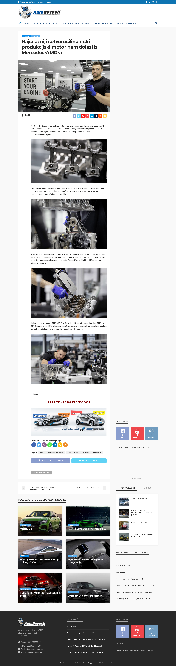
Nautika (67, 23)
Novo (149, 488)
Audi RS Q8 (26, 529)
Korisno (41, 23)
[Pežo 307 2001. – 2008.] (124, 525)
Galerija (129, 23)
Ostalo (35, 36)
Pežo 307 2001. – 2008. (139, 522)
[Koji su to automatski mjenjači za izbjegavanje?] (88, 554)
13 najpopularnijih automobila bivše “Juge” (142, 535)
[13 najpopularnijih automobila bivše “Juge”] (124, 537)
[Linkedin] (54, 444)
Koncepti (53, 23)
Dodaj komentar (42, 472)
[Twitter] (39, 444)
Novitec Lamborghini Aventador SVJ (87, 529)
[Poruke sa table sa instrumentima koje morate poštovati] (124, 513)
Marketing (40, 2)
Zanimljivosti (38, 589)
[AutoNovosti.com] (39, 12)
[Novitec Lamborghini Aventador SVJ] (88, 521)
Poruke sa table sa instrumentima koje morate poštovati (141, 512)
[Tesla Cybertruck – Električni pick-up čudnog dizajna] (40, 554)
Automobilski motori (55, 453)
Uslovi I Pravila (122, 651)
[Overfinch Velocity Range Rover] (88, 588)
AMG (42, 453)
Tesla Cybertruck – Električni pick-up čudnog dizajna (39, 561)
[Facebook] (33, 444)
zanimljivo (97, 453)
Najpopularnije (127, 488)
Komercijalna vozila (95, 23)
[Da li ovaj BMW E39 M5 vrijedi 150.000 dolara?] (40, 588)
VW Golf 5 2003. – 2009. (140, 498)
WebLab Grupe (82, 663)
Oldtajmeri (115, 23)
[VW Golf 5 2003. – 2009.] (124, 501)
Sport (78, 23)
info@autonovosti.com (34, 649)
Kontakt (48, 2)
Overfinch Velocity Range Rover (85, 596)
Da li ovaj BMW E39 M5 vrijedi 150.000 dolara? (40, 594)
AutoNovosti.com (35, 652)
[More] (65, 444)
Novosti (29, 23)
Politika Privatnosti (137, 651)
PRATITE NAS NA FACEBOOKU (69, 402)
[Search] (156, 23)
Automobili (25, 525)
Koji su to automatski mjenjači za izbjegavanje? (85, 561)
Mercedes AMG (73, 453)
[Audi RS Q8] (40, 521)
